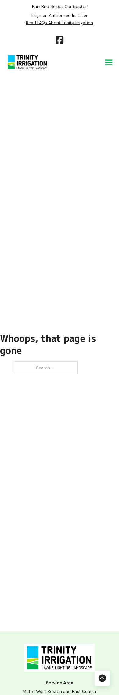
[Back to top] (102, 678)
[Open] (109, 62)
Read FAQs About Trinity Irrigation (59, 22)
